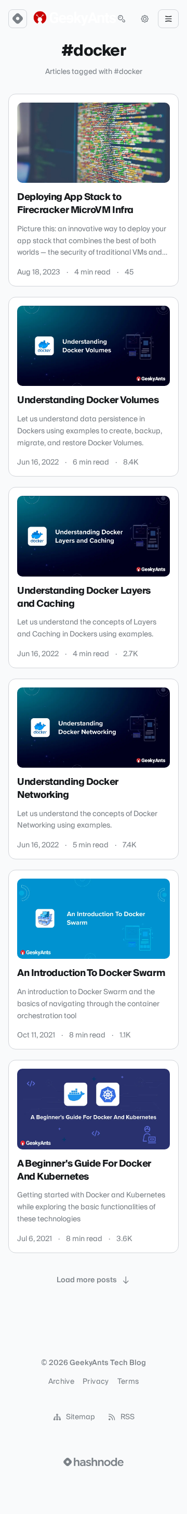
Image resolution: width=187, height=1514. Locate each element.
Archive (61, 1381)
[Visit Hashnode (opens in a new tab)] (93, 1462)
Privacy (96, 1381)
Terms (128, 1381)
